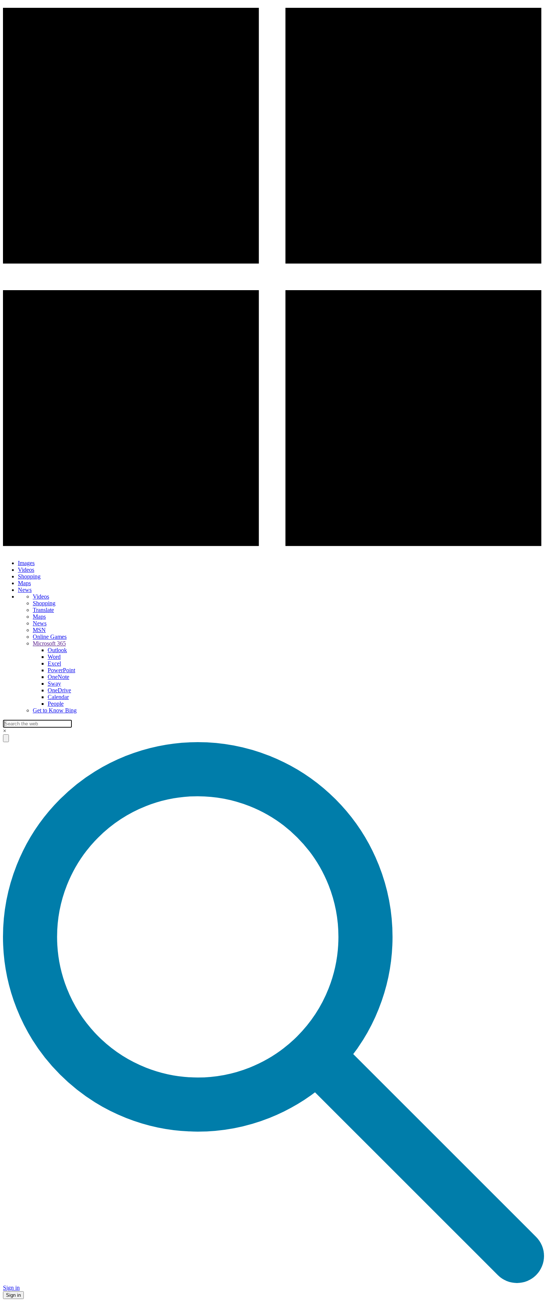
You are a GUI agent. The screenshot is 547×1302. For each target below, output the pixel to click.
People (56, 703)
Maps (24, 583)
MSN (39, 630)
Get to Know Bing (55, 710)
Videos (26, 570)
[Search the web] (273, 1281)
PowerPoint (61, 670)
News (25, 590)
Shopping (29, 576)
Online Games (50, 637)
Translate (43, 610)
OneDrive (59, 690)
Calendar (58, 697)
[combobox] (37, 724)
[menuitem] (281, 563)
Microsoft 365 (49, 643)
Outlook (57, 650)
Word (54, 657)
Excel (54, 663)
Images (26, 563)
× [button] (4, 731)
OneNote (58, 677)
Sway (54, 683)
